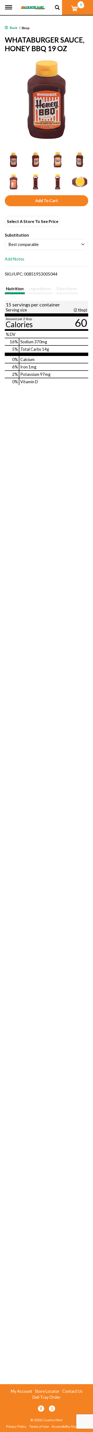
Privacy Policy (16, 1426)
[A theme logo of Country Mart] (32, 4)
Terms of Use (39, 1426)
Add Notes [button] (14, 259)
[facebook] (41, 1409)
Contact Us (72, 1391)
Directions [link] (67, 288)
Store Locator (47, 1391)
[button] (13, 159)
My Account (21, 1391)
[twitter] (52, 1409)
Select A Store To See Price (32, 221)
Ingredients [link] (40, 288)
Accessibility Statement (69, 1426)
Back (13, 28)
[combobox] (46, 244)
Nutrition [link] (15, 288)
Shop (25, 28)
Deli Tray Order (46, 1397)
